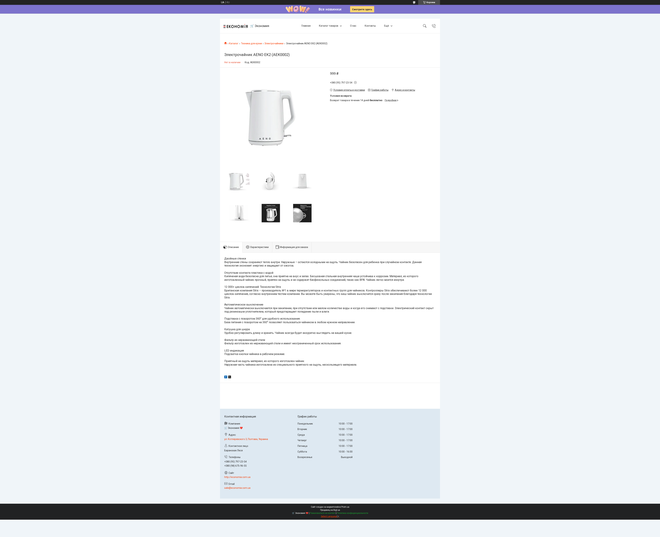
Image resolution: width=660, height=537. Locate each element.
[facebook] (225, 377)
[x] (229, 377)
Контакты (370, 25)
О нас (353, 25)
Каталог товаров (328, 25)
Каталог (233, 43)
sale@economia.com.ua (237, 488)
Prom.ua (345, 507)
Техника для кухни (251, 43)
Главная (306, 25)
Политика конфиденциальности (352, 513)
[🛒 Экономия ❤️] (235, 26)
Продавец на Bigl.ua (330, 510)
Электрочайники (273, 43)
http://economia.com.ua (237, 477)
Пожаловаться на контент (322, 513)
